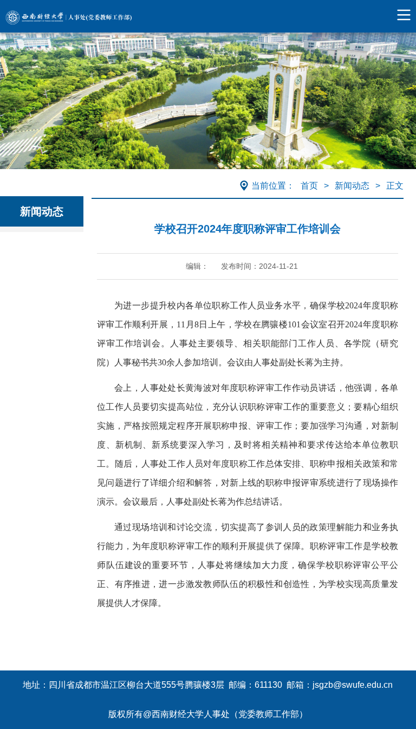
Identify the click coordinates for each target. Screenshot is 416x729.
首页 (309, 185)
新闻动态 (352, 185)
